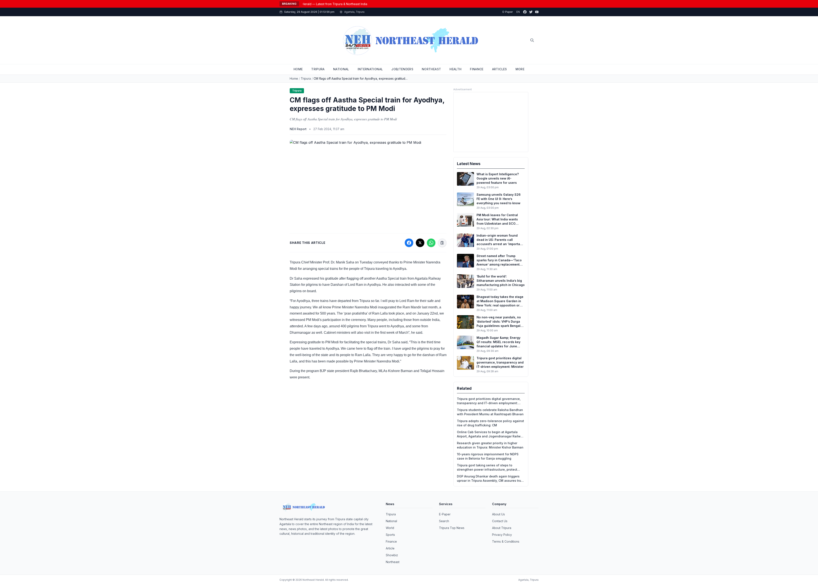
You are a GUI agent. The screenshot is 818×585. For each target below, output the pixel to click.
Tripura (306, 78)
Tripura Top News (451, 528)
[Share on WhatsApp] (431, 243)
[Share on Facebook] (409, 243)
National (391, 521)
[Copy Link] (442, 243)
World (390, 528)
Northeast (392, 562)
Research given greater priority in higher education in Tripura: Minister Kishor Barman (490, 445)
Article (390, 548)
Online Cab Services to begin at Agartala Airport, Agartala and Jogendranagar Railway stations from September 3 (490, 434)
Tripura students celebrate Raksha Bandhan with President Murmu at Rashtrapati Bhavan (490, 412)
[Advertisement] (491, 122)
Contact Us (499, 521)
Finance (391, 541)
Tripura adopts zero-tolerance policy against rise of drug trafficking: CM (490, 423)
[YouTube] (537, 12)
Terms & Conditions (505, 541)
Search (444, 521)
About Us (498, 514)
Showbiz (392, 555)
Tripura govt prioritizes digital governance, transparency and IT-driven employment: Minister (489, 401)
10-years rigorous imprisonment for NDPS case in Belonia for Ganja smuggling (487, 456)
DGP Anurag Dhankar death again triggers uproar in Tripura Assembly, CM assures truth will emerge (490, 478)
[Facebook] (525, 12)
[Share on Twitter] (420, 243)
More (520, 69)
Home (294, 78)
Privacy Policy (502, 534)
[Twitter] (531, 12)
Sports (390, 534)
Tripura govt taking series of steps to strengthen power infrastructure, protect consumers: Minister (487, 467)
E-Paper (508, 11)
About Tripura (501, 528)
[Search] (532, 40)
